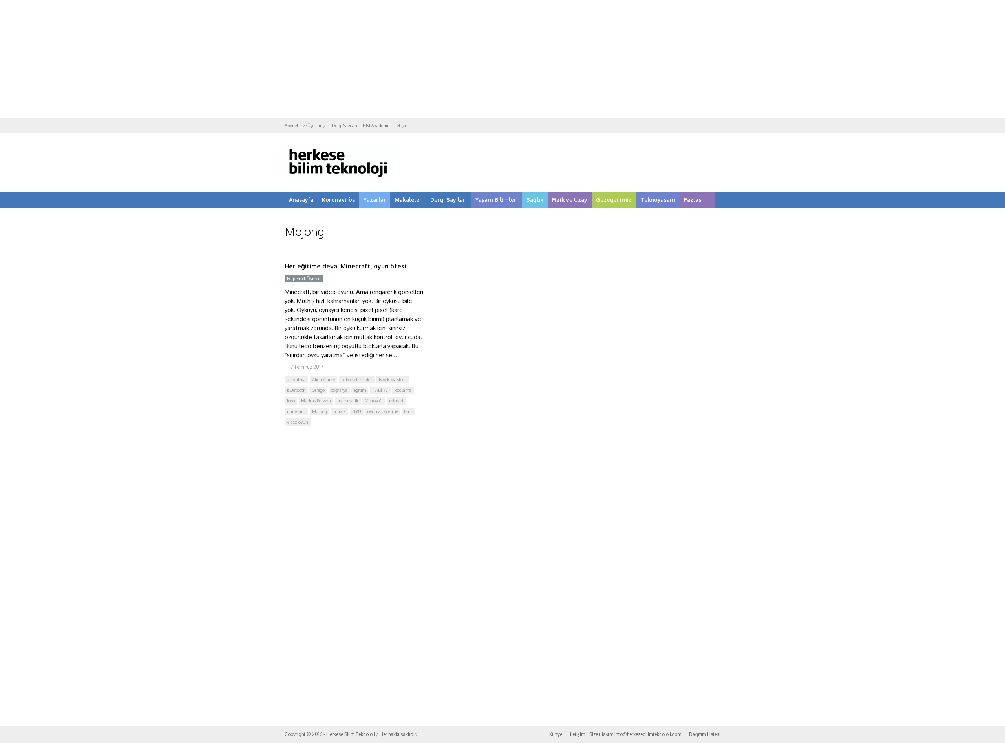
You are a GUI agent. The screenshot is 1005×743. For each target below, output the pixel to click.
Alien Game (323, 379)
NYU (356, 411)
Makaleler (408, 199)
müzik (339, 411)
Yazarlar (375, 199)
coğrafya (339, 390)
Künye (555, 734)
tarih (408, 411)
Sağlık (534, 199)
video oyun (297, 422)
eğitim (360, 390)
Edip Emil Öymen (304, 278)
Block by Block (393, 379)
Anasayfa (301, 199)
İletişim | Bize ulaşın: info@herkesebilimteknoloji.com (625, 734)
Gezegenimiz (614, 199)
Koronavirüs (338, 199)
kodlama (403, 390)
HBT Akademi (375, 125)
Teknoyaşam (657, 199)
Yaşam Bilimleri (496, 199)
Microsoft (374, 400)
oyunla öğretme (382, 411)
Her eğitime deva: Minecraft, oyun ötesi (345, 266)
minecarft (296, 411)
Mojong (319, 411)
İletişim (401, 125)
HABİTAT (380, 390)
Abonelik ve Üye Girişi (305, 125)
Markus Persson (316, 400)
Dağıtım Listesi (704, 734)
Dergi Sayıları (344, 125)
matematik (347, 400)
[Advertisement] (502, 59)
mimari (396, 400)
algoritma (296, 379)
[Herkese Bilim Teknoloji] (339, 179)
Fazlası (693, 199)
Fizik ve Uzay (569, 199)
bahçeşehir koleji (357, 379)
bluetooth (296, 390)
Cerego (318, 390)
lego (291, 400)
